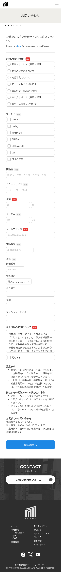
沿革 (15, 538)
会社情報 (15, 529)
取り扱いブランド (42, 526)
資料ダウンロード (42, 533)
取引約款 (38, 540)
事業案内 (15, 542)
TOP (4, 25)
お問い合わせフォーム (29, 480)
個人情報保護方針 (22, 565)
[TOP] (6, 5)
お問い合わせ (40, 544)
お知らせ (38, 529)
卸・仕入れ (39, 537)
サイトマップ (38, 565)
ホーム (14, 526)
